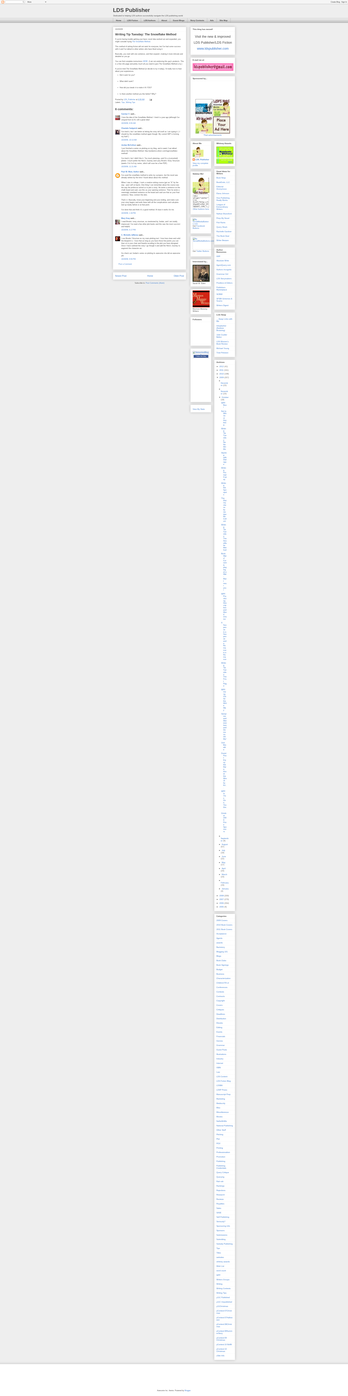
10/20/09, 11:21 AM (128, 167)
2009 (221, 377)
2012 (221, 366)
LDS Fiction (132, 20)
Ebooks (219, 1023)
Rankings (220, 1186)
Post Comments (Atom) (155, 283)
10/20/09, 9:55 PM (128, 259)
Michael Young (222, 348)
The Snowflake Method (141, 42)
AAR (218, 256)
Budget (219, 969)
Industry (219, 1059)
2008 (221, 896)
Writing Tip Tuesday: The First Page (224, 674)
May (223, 862)
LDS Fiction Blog (223, 1081)
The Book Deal (222, 236)
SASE (218, 1213)
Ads (212, 20)
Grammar (220, 1045)
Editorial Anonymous (221, 188)
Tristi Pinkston (222, 353)
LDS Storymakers (224, 278)
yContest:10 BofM (224, 1344)
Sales (218, 1208)
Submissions (221, 1235)
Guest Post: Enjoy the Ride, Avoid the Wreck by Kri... (224, 770)
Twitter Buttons (202, 251)
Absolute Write (222, 261)
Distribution (221, 1018)
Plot (218, 1139)
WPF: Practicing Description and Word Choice (224, 606)
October (225, 397)
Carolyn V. (125, 114)
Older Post (179, 276)
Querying (220, 1177)
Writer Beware (222, 240)
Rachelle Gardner (224, 231)
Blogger (187, 1390)
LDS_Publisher (202, 159)
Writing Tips (130, 102)
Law (218, 1072)
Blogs (218, 956)
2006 (221, 903)
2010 (221, 374)
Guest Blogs (178, 20)
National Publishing (224, 1126)
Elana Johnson (222, 193)
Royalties (220, 1204)
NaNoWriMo (221, 1121)
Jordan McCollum (128, 145)
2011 (221, 370)
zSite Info (220, 1356)
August (225, 844)
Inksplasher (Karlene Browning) (221, 328)
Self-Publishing (222, 1217)
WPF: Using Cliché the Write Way (224, 699)
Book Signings (222, 965)
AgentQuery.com (223, 265)
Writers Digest (222, 305)
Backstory (220, 947)
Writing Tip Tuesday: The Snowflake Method (224, 537)
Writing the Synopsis (224, 489)
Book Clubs (221, 960)
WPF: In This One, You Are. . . (224, 800)
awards (219, 943)
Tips (123, 102)
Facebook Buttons (199, 227)
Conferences (221, 987)
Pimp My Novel (222, 218)
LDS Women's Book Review (222, 342)
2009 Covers (221, 920)
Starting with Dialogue (224, 458)
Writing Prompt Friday (224, 473)
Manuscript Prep (223, 1094)
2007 (221, 899)
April (224, 868)
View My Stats (199, 409)
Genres (219, 1041)
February (225, 883)
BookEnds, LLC (223, 182)
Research (220, 1195)
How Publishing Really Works (223, 199)
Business (220, 974)
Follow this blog (201, 356)
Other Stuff (221, 1130)
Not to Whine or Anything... (223, 418)
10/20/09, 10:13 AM (129, 140)
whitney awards (223, 1262)
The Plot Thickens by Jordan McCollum (223, 509)
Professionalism (223, 1152)
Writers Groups (222, 1279)
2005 (221, 907)
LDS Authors (150, 20)
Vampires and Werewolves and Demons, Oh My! (224, 726)
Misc (218, 1108)
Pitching (219, 1134)
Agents (219, 938)
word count (221, 1271)
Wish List (220, 1266)
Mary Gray (125, 218)
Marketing (220, 1099)
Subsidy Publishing (224, 1244)
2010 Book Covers (224, 925)
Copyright (220, 1001)
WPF (218, 1275)
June (224, 856)
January (225, 889)
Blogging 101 (222, 952)
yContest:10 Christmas (221, 1350)
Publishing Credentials (221, 1167)
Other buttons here (201, 209)
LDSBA (219, 1085)
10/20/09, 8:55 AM (128, 123)
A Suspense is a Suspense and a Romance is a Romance (223, 641)
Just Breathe (223, 746)
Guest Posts (221, 1050)
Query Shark (221, 227)
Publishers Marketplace (221, 288)
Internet (219, 1063)
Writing (219, 1284)
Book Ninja (221, 178)
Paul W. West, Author (130, 172)
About (164, 20)
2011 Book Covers (224, 929)
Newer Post (120, 276)
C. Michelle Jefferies (129, 235)
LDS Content (221, 1076)
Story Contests (197, 20)
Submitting (221, 1239)
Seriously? (220, 1221)
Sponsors (220, 1230)
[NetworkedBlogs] (201, 354)
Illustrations (221, 1054)
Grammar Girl (222, 274)
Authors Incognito (224, 269)
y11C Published (223, 1297)
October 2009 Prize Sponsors (224, 822)
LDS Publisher (131, 10)
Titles (218, 1253)
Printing (219, 1148)
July (223, 850)
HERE (145, 61)
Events (219, 1032)
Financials (220, 1036)
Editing (219, 1027)
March (224, 874)
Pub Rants (220, 222)
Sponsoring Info (223, 1226)
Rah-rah (219, 1181)
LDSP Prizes (221, 1090)
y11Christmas (222, 1306)
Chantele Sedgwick (129, 128)
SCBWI (219, 294)
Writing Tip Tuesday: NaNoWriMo (223, 438)
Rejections (220, 1190)
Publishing (220, 1161)
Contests (220, 992)
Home (118, 20)
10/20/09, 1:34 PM (128, 213)
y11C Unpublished (224, 1302)
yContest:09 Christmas (221, 1339)
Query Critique (222, 1172)
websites (220, 1257)
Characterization (223, 978)
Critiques (220, 1010)
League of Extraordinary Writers (222, 206)
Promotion (220, 1157)
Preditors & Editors (224, 283)
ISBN (218, 1067)
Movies (219, 1117)
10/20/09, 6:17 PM (128, 230)
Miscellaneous (222, 1112)
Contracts (220, 996)
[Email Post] (151, 99)
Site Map (224, 20)
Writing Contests (223, 1288)
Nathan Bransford (224, 214)
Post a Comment (125, 264)
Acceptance (221, 934)
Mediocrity (220, 1103)
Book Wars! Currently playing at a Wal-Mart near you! (224, 571)
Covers (219, 1005)
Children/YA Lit (222, 983)
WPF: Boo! (224, 405)
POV (218, 1143)
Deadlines (220, 1014)
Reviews (220, 1199)
